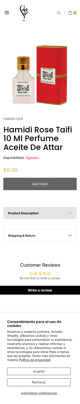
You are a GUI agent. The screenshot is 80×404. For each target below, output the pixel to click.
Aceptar (39, 371)
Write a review (40, 290)
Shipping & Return (21, 235)
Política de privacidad (34, 360)
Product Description (23, 213)
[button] (59, 13)
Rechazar (39, 382)
